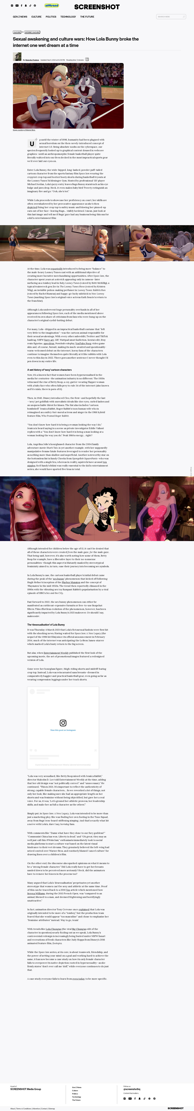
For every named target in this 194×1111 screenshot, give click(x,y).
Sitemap (51, 1109)
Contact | (44, 1109)
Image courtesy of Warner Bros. (24, 130)
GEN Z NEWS (20, 16)
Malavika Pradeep (32, 60)
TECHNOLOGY (68, 16)
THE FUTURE (87, 16)
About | (13, 1109)
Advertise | (37, 1109)
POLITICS (51, 16)
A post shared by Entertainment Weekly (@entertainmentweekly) (63, 765)
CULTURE (36, 16)
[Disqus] (64, 1024)
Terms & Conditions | (24, 1109)
